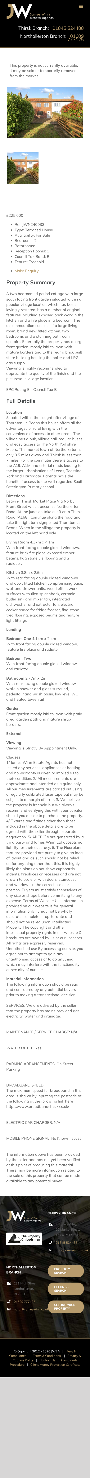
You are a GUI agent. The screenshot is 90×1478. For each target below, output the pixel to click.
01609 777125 (75, 37)
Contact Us (47, 1360)
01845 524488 (68, 28)
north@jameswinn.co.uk (28, 1309)
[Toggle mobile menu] (81, 6)
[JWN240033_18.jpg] (45, 112)
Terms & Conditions (47, 1356)
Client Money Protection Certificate (55, 1365)
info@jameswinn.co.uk (70, 1250)
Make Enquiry (27, 270)
